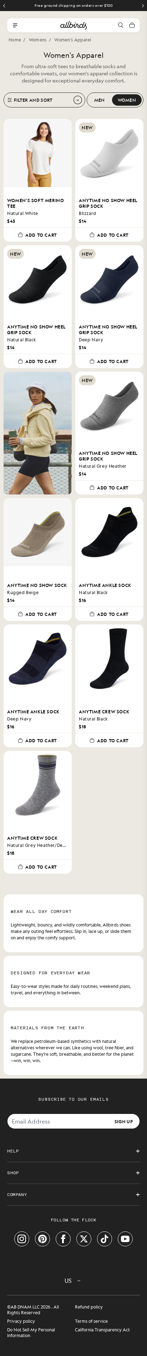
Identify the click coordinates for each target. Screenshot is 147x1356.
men (99, 100)
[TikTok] (104, 1238)
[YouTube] (125, 1238)
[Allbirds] (73, 25)
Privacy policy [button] (21, 1321)
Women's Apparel (72, 39)
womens (38, 39)
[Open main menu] (15, 25)
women (127, 100)
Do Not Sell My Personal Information (31, 1332)
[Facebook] (63, 1238)
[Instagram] (21, 1238)
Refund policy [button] (89, 1307)
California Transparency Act (102, 1329)
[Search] (120, 25)
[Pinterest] (42, 1238)
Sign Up (124, 1121)
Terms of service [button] (91, 1321)
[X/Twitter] (83, 1238)
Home (15, 39)
